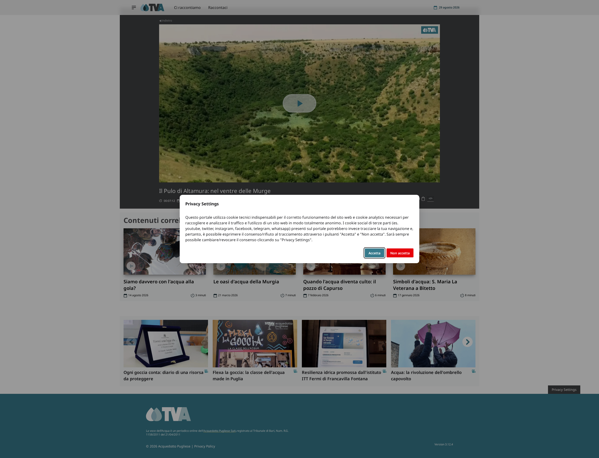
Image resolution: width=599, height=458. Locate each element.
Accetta (374, 253)
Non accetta (400, 253)
